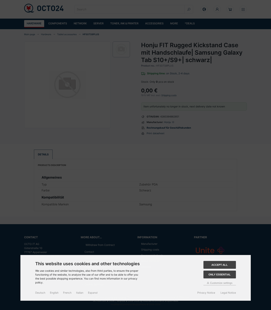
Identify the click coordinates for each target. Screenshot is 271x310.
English (54, 292)
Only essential (219, 274)
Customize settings (220, 282)
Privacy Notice (206, 292)
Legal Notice (228, 292)
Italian (79, 292)
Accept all (219, 264)
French (67, 292)
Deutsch (40, 292)
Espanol (92, 292)
